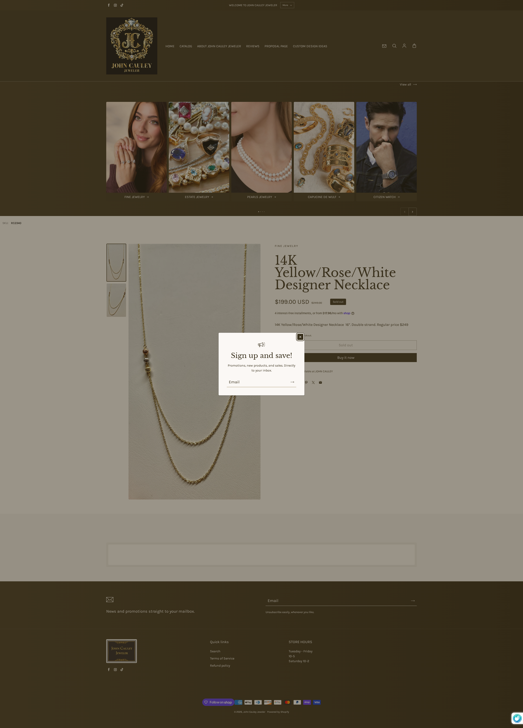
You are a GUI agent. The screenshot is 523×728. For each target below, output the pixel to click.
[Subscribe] (292, 382)
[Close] (300, 337)
